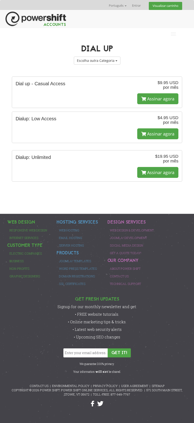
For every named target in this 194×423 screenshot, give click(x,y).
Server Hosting (71, 245)
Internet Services (23, 238)
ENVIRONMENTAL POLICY (70, 386)
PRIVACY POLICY (105, 386)
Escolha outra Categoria (96, 60)
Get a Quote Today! (125, 253)
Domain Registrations (77, 276)
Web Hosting (69, 230)
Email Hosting (70, 238)
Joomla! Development (128, 238)
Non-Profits (19, 268)
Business (16, 261)
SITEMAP (158, 386)
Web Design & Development (132, 230)
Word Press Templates (78, 268)
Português (116, 6)
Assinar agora (160, 99)
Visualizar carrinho (165, 6)
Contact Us (119, 276)
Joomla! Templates (75, 261)
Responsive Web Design (28, 230)
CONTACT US (39, 386)
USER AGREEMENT (134, 386)
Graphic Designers (24, 276)
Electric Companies (25, 253)
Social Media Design (126, 245)
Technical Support (125, 284)
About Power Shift (125, 268)
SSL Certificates (72, 284)
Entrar (136, 6)
